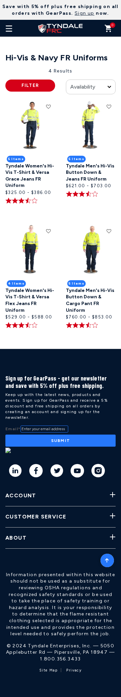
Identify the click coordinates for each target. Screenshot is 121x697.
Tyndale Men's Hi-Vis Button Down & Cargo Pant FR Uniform (90, 300)
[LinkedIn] (16, 472)
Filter (30, 85)
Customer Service (35, 516)
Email (13, 429)
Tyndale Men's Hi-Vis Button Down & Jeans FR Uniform (90, 172)
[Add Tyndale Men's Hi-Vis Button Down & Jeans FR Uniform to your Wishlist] (109, 106)
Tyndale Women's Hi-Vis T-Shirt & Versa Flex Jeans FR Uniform (29, 300)
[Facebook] (36, 472)
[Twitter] (57, 472)
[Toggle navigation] (9, 28)
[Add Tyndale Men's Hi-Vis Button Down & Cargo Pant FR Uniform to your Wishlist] (109, 231)
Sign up (84, 13)
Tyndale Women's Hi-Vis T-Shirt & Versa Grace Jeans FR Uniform (29, 176)
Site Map (48, 670)
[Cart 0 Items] (108, 30)
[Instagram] (98, 472)
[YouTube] (77, 472)
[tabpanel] (60, 208)
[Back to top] (107, 558)
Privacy (74, 670)
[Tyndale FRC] (60, 28)
